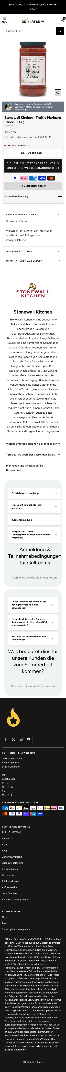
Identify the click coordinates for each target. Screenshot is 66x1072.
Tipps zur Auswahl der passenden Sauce (30, 454)
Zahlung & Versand (12, 856)
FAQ (4, 850)
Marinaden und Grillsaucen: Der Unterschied (25, 468)
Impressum (8, 838)
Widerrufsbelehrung (12, 862)
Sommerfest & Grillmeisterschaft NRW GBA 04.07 (33, 6)
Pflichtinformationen (21, 214)
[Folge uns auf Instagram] (21, 739)
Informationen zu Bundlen (24, 261)
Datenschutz (9, 875)
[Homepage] (13, 707)
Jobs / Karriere (9, 893)
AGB (4, 844)
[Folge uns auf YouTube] (28, 739)
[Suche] (60, 31)
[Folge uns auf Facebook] (6, 739)
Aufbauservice (9, 887)
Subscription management (16, 929)
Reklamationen (10, 869)
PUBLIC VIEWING (11, 832)
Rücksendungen (10, 881)
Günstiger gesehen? (20, 251)
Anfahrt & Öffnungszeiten (15, 899)
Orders (5, 917)
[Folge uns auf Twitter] (13, 739)
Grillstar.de (37, 1062)
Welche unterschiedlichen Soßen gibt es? (31, 443)
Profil (4, 923)
